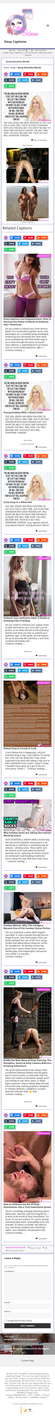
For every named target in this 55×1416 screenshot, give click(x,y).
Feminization (13, 1250)
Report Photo (44, 256)
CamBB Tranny (8, 53)
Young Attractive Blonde (16, 1247)
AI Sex (50, 53)
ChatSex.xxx (19, 53)
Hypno (21, 1250)
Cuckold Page (27, 1360)
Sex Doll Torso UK (31, 53)
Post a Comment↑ (40, 140)
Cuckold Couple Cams (27, 222)
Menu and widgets (48, 28)
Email (8, 1311)
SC (46, 1247)
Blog (13, 67)
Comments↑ (42, 356)
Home (6, 67)
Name (7, 1302)
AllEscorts (42, 53)
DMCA (37, 1395)
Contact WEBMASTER (16, 1395)
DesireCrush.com (40, 50)
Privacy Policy (25, 1320)
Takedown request (38, 1397)
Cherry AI (28, 55)
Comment (9, 1271)
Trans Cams (21, 50)
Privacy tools (22, 1397)
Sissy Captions (15, 41)
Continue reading (15, 350)
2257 (30, 1395)
